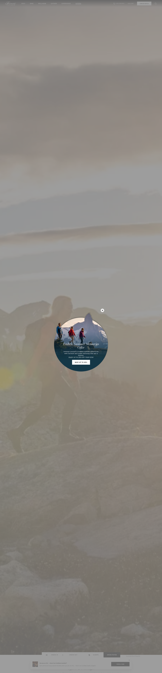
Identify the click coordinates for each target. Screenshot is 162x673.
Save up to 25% (81, 362)
